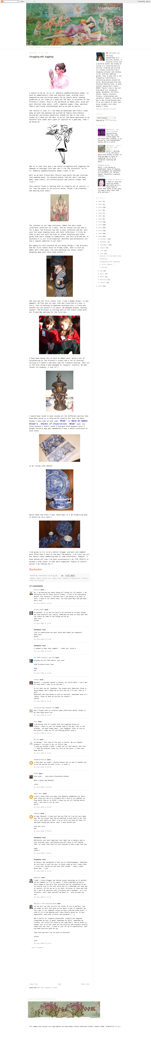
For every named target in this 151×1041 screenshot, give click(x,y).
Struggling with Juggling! (110, 261)
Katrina (37, 590)
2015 (100, 216)
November (103, 242)
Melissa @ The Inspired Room (45, 903)
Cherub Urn (46, 578)
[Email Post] (62, 575)
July (102, 250)
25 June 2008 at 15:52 (42, 715)
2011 (100, 228)
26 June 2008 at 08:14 (42, 853)
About (38, 47)
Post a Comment (37, 947)
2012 (100, 225)
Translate (113, 120)
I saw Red (103, 267)
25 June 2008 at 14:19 (42, 651)
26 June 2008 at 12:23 (42, 897)
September (104, 245)
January (103, 282)
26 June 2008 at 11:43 (42, 871)
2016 (100, 213)
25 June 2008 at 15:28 (42, 673)
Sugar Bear (38, 793)
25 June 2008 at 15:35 (42, 701)
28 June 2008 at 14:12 (42, 943)
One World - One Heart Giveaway (112, 130)
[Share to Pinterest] (74, 576)
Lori (35, 721)
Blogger (118, 1026)
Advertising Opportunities (52, 47)
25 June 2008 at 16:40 (42, 733)
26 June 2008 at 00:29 (42, 767)
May (101, 271)
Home (31, 47)
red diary (80, 559)
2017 (100, 210)
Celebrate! (104, 259)
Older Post (85, 984)
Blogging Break (103, 165)
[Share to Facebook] (72, 576)
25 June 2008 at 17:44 (42, 753)
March (102, 277)
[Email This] (66, 576)
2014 (100, 219)
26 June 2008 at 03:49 (42, 807)
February (103, 280)
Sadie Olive (56, 578)
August (103, 248)
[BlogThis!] (68, 576)
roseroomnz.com (114, 53)
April (102, 274)
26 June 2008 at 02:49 (42, 787)
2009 (100, 233)
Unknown (37, 813)
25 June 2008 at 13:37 (42, 623)
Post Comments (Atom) (49, 987)
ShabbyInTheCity (40, 759)
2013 (100, 222)
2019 (100, 204)
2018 (100, 207)
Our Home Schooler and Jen (44, 657)
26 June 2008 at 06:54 (42, 831)
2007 (100, 286)
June (102, 253)
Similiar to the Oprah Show (110, 256)
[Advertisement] (59, 966)
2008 (100, 236)
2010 (100, 230)
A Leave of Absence (113, 180)
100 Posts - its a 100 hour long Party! (113, 147)
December (103, 239)
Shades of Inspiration (71, 578)
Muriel (36, 739)
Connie (36, 679)
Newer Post (34, 984)
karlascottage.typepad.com (44, 708)
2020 (100, 201)
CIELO (36, 773)
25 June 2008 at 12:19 (42, 603)
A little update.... (107, 264)
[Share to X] (70, 576)
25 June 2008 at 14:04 (42, 639)
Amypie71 (37, 877)
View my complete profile (106, 109)
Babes (39, 578)
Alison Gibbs (39, 610)
